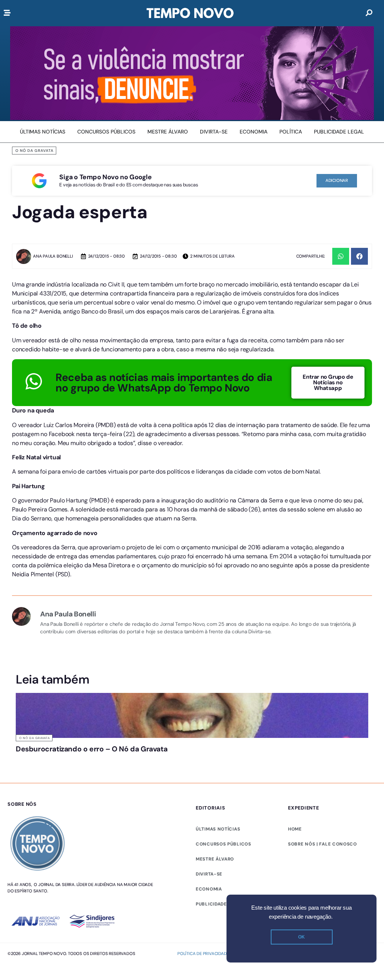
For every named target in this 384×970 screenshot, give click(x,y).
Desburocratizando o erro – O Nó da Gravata (55, 752)
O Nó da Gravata (34, 150)
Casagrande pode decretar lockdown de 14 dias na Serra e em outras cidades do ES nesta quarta (234, 763)
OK (301, 937)
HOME (295, 858)
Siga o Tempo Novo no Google (105, 177)
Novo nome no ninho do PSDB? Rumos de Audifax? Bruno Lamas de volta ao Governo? (326, 759)
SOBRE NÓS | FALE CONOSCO (322, 873)
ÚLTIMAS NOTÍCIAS (218, 858)
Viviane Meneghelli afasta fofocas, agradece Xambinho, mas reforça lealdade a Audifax (145, 763)
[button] (340, 256)
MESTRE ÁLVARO (215, 888)
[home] (190, 13)
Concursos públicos (223, 873)
